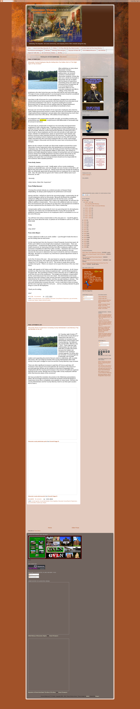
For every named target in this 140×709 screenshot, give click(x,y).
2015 (85, 233)
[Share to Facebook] (50, 296)
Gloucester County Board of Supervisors (59, 298)
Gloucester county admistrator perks (37, 441)
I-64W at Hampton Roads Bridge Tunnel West (104, 305)
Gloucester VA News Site (74, 50)
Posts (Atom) (37, 530)
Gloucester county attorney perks (36, 496)
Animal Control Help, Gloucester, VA (41, 48)
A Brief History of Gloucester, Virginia (37, 635)
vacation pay (31, 300)
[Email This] (46, 296)
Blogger (97, 696)
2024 (85, 200)
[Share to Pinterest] (51, 296)
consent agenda (35, 501)
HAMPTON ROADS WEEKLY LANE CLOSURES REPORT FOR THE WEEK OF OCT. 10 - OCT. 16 (105, 316)
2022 (85, 220)
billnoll (87, 696)
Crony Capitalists (46, 298)
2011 (85, 241)
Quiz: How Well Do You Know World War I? (92, 260)
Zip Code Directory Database (48, 52)
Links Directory (101, 50)
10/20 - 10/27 (88, 202)
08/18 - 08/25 (88, 210)
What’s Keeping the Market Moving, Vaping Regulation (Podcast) (104, 362)
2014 (85, 235)
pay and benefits (73, 298)
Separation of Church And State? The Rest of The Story (42, 692)
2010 (85, 243)
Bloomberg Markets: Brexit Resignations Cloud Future (104, 375)
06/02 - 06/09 (88, 215)
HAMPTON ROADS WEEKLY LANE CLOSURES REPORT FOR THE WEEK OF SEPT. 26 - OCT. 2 (105, 335)
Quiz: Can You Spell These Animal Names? (92, 257)
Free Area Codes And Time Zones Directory (91, 48)
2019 (85, 225)
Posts (85, 296)
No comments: (37, 296)
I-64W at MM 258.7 (102, 298)
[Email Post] (43, 296)
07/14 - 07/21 (88, 214)
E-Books (55, 48)
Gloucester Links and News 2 (59, 50)
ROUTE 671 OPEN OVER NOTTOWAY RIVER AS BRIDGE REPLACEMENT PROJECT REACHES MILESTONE (104, 329)
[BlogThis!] (47, 296)
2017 (85, 229)
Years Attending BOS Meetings (92, 203)
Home (29, 48)
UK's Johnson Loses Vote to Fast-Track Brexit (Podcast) (104, 366)
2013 (85, 237)
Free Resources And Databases (35, 50)
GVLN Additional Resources (89, 50)
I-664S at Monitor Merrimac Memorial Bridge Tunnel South (104, 301)
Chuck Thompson (53, 635)
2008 (85, 247)
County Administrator (36, 298)
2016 (85, 231)
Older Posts (75, 527)
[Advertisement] (53, 313)
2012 (85, 239)
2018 (85, 227)
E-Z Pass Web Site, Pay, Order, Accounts (69, 48)
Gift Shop (47, 50)
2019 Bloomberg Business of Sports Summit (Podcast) (105, 369)
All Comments (87, 299)
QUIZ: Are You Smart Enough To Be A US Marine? (94, 254)
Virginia (36, 300)
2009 (85, 245)
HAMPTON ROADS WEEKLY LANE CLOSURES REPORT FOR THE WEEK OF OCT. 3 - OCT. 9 (105, 323)
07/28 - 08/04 (88, 212)
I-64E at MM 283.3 (102, 296)
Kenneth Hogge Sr (54, 441)
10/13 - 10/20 (88, 208)
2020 (85, 224)
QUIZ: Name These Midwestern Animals (91, 252)
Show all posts (63, 56)
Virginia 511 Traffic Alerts (33, 52)
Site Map (60, 52)
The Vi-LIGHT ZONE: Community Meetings (95, 205)
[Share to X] (49, 296)
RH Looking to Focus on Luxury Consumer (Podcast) (104, 372)
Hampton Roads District (103, 320)
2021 (85, 222)
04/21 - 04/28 (88, 217)
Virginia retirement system (44, 300)
